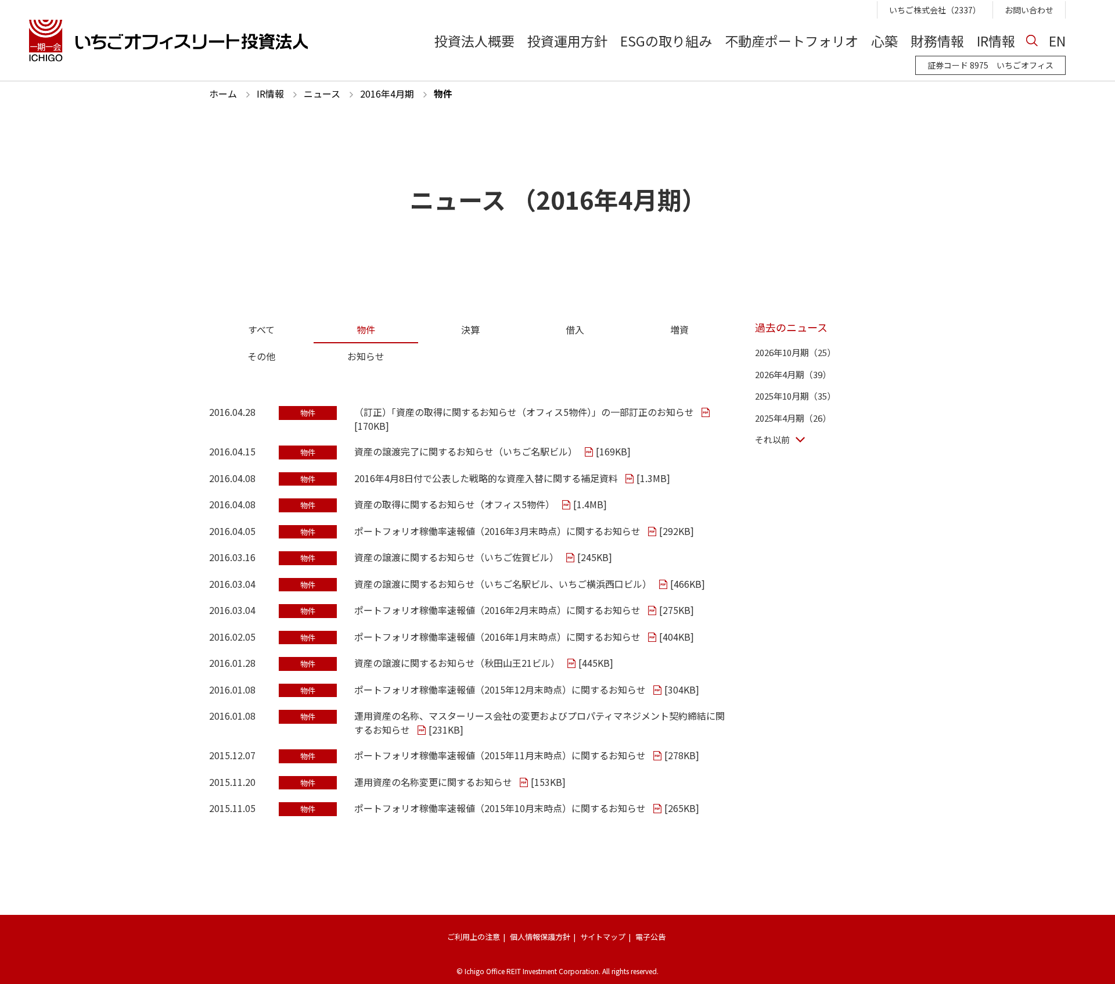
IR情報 (996, 40)
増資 (679, 329)
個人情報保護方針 (540, 936)
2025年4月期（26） (793, 418)
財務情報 (937, 40)
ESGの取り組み (666, 40)
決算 (470, 329)
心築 (884, 40)
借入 (575, 329)
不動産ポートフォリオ (791, 40)
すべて (261, 329)
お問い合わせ (1029, 10)
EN (1057, 40)
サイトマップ (602, 936)
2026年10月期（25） (795, 352)
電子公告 (650, 936)
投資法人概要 (474, 40)
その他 (261, 356)
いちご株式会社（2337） (935, 10)
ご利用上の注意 (473, 936)
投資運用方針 (567, 40)
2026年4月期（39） (793, 374)
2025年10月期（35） (795, 396)
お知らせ (365, 356)
